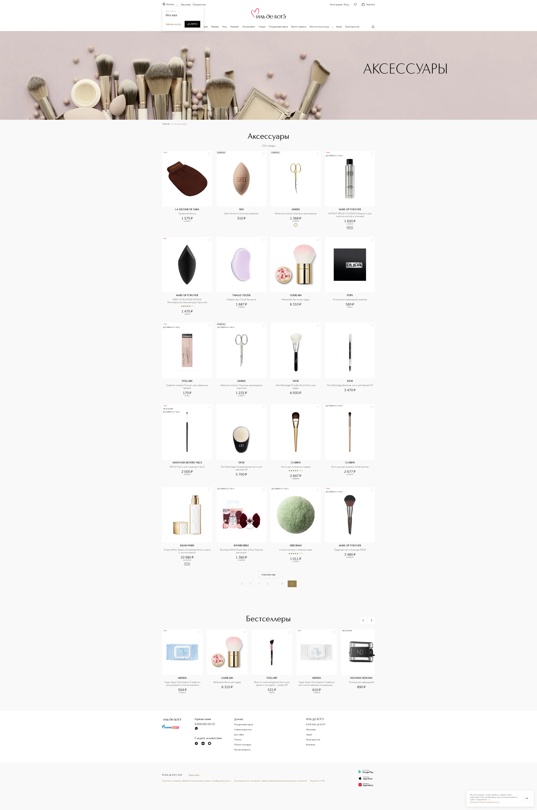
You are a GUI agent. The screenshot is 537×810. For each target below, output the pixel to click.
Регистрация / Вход (339, 5)
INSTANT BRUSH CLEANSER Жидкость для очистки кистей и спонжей (350, 215)
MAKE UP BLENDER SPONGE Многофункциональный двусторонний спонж (187, 301)
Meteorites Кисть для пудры (295, 299)
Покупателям (199, 5)
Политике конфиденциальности (484, 802)
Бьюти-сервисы (298, 27)
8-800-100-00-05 (205, 724)
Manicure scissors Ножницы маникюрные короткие (242, 386)
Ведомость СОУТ (317, 781)
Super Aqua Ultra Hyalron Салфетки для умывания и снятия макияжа (183, 683)
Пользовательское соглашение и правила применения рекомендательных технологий (270, 781)
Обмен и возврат (242, 745)
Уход (224, 27)
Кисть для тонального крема (295, 466)
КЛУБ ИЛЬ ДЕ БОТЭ (315, 725)
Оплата (237, 740)
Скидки (262, 27)
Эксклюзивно (248, 27)
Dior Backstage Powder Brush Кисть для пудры (296, 386)
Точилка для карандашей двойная (350, 299)
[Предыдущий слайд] (363, 620)
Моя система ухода (319, 27)
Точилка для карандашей (361, 682)
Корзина (371, 4)
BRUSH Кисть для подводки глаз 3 (187, 466)
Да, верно (192, 24)
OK (526, 798)
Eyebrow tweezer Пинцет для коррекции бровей (187, 386)
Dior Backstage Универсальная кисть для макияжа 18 (241, 468)
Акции (339, 27)
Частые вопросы (242, 750)
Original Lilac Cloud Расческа (241, 299)
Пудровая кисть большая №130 (350, 549)
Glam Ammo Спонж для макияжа (241, 213)
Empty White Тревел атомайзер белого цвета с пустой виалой (187, 551)
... (275, 583)
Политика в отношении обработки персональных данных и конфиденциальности (196, 781)
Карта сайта (194, 775)
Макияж (215, 27)
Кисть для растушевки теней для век (350, 466)
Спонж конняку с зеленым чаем (295, 549)
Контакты (310, 745)
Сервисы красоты (242, 730)
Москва (170, 4)
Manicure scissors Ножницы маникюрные (295, 213)
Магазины (185, 5)
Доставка (239, 735)
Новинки (234, 27)
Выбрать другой (173, 24)
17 (282, 583)
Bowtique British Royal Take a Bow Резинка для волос (241, 551)
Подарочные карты (278, 27)
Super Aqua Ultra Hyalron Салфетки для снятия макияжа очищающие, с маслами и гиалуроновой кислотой (316, 683)
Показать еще (269, 575)
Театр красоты (352, 27)
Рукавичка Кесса (187, 213)
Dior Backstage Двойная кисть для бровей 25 (350, 385)
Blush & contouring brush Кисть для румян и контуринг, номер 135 (272, 683)
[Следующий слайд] (371, 620)
